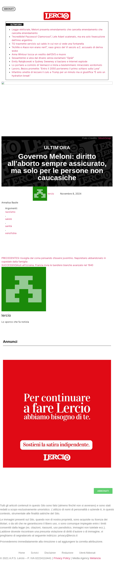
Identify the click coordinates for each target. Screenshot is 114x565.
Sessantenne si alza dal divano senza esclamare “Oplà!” (43, 57)
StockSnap (104, 138)
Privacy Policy (62, 558)
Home (22, 553)
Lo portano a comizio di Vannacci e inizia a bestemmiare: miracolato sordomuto (57, 65)
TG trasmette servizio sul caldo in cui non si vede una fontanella (48, 43)
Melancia (95, 558)
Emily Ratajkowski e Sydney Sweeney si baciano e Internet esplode (49, 61)
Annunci (10, 342)
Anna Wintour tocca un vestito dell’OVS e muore (39, 54)
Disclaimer (50, 553)
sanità (8, 226)
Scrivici (35, 553)
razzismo (10, 211)
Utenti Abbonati (87, 553)
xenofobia (10, 233)
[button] (110, 15)
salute (8, 218)
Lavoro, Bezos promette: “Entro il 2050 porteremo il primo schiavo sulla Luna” (56, 68)
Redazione (67, 553)
